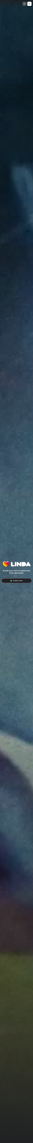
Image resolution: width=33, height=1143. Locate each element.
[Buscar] (24, 4)
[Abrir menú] (29, 4)
